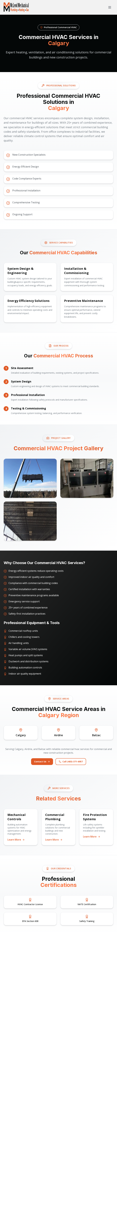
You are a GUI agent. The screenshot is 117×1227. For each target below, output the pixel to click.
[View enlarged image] (30, 478)
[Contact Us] (108, 1207)
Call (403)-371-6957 (72, 761)
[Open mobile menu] (109, 7)
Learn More (14, 839)
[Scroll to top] (108, 1218)
